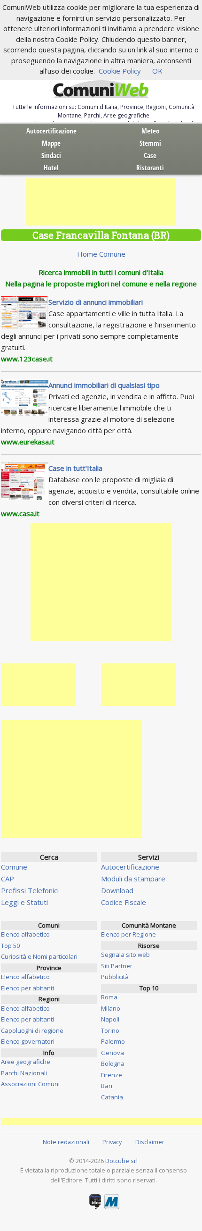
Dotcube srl (121, 1160)
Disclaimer (149, 1142)
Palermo (113, 1041)
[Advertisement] (101, 202)
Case (150, 155)
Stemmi (150, 143)
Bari (106, 1085)
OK (157, 70)
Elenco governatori (27, 1041)
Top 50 (10, 945)
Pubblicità (115, 976)
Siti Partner (116, 966)
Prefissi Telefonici (30, 890)
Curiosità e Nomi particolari (39, 956)
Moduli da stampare (133, 878)
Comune (14, 866)
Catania (112, 1097)
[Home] (101, 89)
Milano (110, 1008)
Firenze (111, 1075)
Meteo (150, 130)
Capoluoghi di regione (32, 1030)
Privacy (112, 1142)
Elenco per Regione (128, 934)
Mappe (51, 143)
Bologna (112, 1063)
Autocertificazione (51, 130)
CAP (7, 878)
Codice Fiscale (123, 902)
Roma (109, 997)
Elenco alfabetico (25, 934)
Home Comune (101, 254)
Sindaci (51, 155)
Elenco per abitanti (27, 988)
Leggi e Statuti (24, 902)
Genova (112, 1052)
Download (117, 890)
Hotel (51, 167)
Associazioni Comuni (30, 1084)
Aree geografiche (25, 1061)
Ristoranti (150, 167)
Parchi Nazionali (24, 1073)
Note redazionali (66, 1142)
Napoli (110, 1019)
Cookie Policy (120, 70)
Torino (110, 1030)
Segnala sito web (125, 954)
